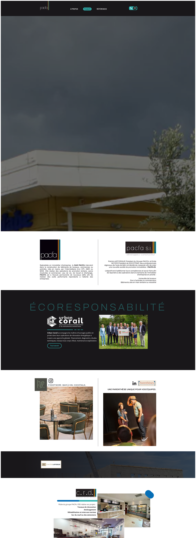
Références (102, 9)
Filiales (87, 9)
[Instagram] (50, 380)
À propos (74, 9)
